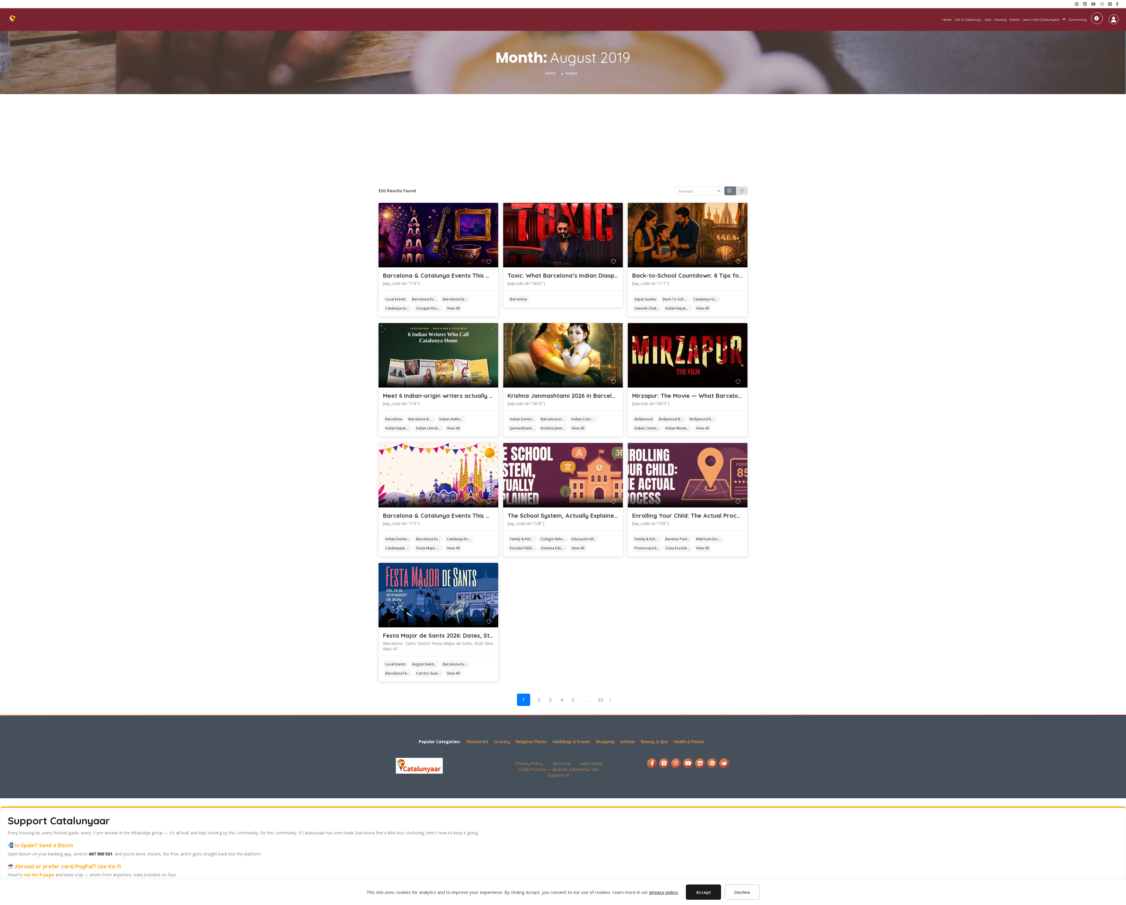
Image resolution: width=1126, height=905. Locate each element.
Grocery (502, 741)
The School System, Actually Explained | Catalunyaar (583, 515)
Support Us (558, 775)
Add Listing (1097, 18)
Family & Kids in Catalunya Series (523, 538)
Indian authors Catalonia (452, 419)
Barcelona (518, 299)
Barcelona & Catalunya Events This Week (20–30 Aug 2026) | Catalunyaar (488, 515)
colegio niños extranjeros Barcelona (554, 538)
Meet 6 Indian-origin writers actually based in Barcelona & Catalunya (482, 395)
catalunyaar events (398, 548)
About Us (562, 763)
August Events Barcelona (425, 664)
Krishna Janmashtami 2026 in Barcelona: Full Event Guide (589, 395)
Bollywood (644, 419)
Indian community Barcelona (585, 419)
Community (1078, 20)
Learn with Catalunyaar (1041, 20)
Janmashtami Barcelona (523, 428)
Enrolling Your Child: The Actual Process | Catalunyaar (709, 515)
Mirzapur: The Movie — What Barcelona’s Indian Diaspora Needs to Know (737, 395)
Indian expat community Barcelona (398, 428)
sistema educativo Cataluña (554, 548)
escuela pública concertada (523, 548)
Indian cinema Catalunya (648, 428)
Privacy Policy (529, 763)
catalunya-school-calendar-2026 (706, 299)
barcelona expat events (456, 299)
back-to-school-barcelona (676, 299)
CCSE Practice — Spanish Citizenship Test (559, 769)
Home (947, 20)
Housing (1000, 20)
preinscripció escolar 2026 (648, 548)
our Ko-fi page (39, 874)
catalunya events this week (398, 308)
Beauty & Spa (654, 741)
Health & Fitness (689, 741)
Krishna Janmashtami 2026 (554, 428)
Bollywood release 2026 (703, 419)
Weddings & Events (571, 741)
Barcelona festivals (398, 673)
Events (1015, 20)
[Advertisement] (563, 138)
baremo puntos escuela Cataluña (678, 538)
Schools (627, 741)
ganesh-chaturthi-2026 (648, 308)
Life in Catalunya (967, 20)
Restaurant (477, 741)
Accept (703, 892)
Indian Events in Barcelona (523, 419)
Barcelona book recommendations (421, 419)
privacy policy (663, 892)
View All (453, 308)
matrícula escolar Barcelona (709, 538)
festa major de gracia (429, 548)
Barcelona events (425, 299)
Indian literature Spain (429, 428)
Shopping (605, 741)
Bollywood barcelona (672, 419)
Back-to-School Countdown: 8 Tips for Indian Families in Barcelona (728, 275)
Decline (742, 892)
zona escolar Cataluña (678, 548)
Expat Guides (646, 299)
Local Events (395, 299)
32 (600, 700)
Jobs (987, 20)
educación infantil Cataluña (585, 538)
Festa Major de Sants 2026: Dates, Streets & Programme (465, 635)
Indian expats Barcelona (678, 308)
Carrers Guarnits (429, 673)
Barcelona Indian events (554, 419)
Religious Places (531, 741)
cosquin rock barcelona (429, 308)
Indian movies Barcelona (678, 428)
